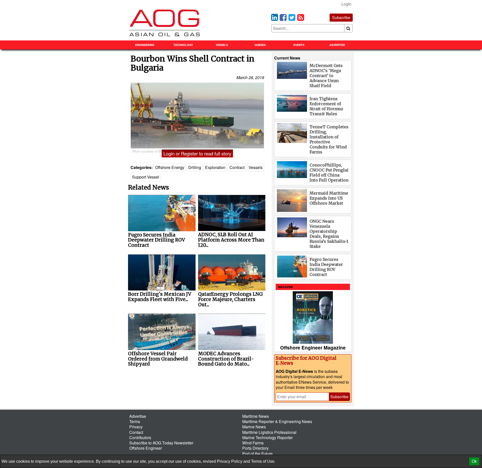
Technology (183, 45)
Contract (237, 167)
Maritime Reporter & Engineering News (277, 421)
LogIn (346, 4)
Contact (136, 432)
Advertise (337, 45)
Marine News (254, 426)
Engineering (144, 45)
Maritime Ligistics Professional (269, 432)
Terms (134, 421)
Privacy (136, 426)
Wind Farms (253, 442)
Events (298, 45)
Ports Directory (255, 448)
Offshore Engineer (145, 448)
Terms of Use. (263, 461)
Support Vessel (145, 177)
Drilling (194, 167)
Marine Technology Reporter (267, 437)
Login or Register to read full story (197, 153)
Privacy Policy (229, 461)
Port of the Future (257, 453)
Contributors (140, 437)
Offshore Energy (169, 167)
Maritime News (255, 416)
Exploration (215, 167)
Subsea (260, 45)
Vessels (222, 45)
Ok (474, 461)
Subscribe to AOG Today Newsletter (161, 442)
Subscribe (341, 17)
